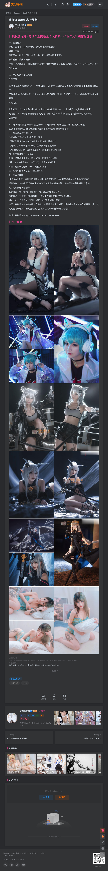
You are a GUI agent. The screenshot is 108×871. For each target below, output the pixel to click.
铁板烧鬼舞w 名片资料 (23, 20)
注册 (63, 797)
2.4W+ (31, 715)
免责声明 (15, 853)
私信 (96, 26)
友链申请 (6, 853)
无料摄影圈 (19, 25)
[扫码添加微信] (102, 854)
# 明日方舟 (14, 683)
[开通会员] (102, 836)
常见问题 (12, 665)
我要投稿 (46, 665)
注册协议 (25, 853)
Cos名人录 (27, 13)
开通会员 (90, 4)
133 (24, 715)
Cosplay (16, 13)
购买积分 (38, 665)
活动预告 (54, 665)
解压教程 (21, 665)
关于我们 (34, 853)
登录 (48, 797)
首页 (9, 13)
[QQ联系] (102, 848)
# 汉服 (25, 683)
